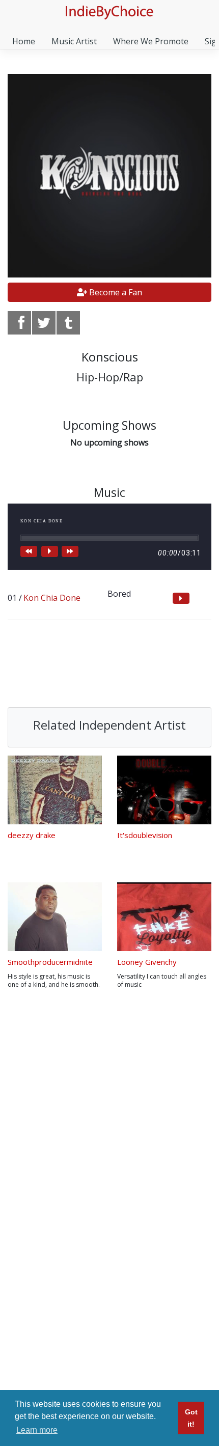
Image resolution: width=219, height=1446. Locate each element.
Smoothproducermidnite (50, 962)
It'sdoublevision (144, 835)
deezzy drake (32, 835)
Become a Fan (114, 292)
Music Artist (74, 41)
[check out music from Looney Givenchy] (164, 916)
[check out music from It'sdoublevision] (164, 790)
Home (23, 41)
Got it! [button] (191, 1418)
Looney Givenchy (147, 962)
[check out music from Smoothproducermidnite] (55, 916)
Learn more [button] (37, 1430)
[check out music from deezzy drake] (55, 790)
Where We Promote (150, 41)
